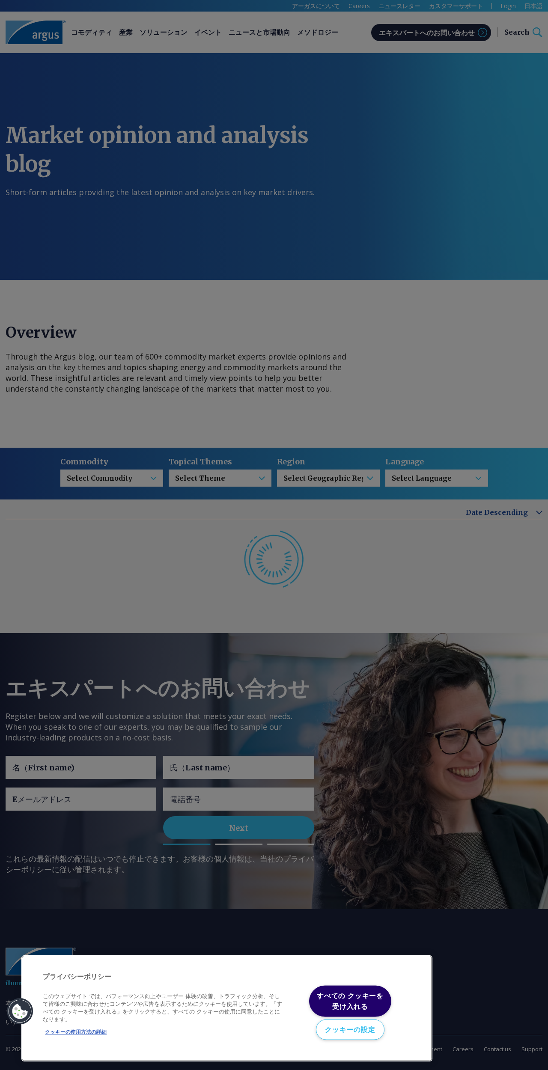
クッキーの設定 (350, 1029)
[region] (226, 1008)
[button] (20, 1011)
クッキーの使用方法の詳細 (76, 1031)
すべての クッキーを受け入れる (350, 1000)
